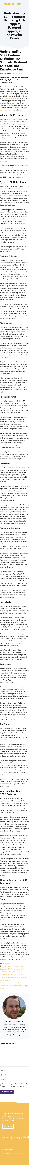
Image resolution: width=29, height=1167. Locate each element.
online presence (5, 110)
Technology (6, 963)
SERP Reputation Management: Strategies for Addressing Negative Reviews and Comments (14, 977)
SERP (8, 969)
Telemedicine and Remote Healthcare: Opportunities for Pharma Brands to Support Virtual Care (14, 985)
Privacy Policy (6, 1154)
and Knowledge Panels (9, 966)
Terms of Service (17, 1154)
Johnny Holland (11, 4)
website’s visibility (10, 98)
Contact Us (8, 1126)
